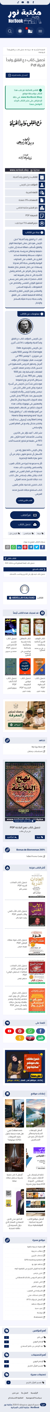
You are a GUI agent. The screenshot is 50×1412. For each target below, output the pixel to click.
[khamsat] (19, 1038)
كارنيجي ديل (13, 533)
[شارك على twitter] (36, 547)
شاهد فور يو (37, 1264)
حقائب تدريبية (36, 1251)
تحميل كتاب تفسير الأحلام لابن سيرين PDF (11, 643)
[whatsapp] (30, 1031)
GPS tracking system (33, 1260)
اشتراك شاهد (36, 1304)
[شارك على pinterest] (25, 547)
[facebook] (33, 2)
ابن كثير (24, 1337)
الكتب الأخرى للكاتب (25, 500)
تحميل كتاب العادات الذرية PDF (18, 884)
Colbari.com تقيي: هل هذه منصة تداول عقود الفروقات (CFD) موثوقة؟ (14, 1135)
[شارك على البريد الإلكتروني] (7, 547)
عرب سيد (38, 1308)
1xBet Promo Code (34, 856)
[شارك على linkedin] (19, 547)
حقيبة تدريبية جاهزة (34, 1247)
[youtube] (22, 2)
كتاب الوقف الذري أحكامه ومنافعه (39, 641)
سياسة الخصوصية (34, 1398)
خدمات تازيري (36, 1255)
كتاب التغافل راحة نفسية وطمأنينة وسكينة (25, 643)
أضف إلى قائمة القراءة (19, 75)
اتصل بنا (24, 1393)
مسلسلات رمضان (34, 751)
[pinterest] (28, 2)
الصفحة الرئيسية (39, 50)
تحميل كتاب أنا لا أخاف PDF (11, 681)
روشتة (39, 1313)
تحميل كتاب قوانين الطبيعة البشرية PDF (25, 683)
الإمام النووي (24, 1342)
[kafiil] (40, 1038)
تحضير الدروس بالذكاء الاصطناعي (29, 1277)
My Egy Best (37, 747)
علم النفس (27, 533)
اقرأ (43, 1404)
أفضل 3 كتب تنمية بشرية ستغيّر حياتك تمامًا (14, 1177)
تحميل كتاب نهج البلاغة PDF (25, 827)
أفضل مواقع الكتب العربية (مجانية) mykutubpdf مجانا (35, 1222)
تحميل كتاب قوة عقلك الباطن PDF (17, 941)
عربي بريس (37, 1273)
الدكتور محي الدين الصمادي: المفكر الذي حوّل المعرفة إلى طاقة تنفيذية (14, 1224)
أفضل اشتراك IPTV (34, 1299)
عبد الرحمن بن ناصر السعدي (24, 1346)
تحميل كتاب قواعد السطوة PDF (40, 683)
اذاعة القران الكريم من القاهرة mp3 (28, 1268)
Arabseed (38, 1317)
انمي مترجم (38, 1282)
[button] (20, 31)
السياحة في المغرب (34, 1291)
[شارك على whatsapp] (13, 547)
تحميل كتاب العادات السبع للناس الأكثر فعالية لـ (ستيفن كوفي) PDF (16, 970)
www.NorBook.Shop (31, 97)
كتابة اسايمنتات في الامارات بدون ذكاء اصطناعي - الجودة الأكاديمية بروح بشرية (35, 1179)
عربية (29, 50)
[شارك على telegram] (30, 547)
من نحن (15, 1393)
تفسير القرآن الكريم (24, 1366)
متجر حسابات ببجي (35, 1295)
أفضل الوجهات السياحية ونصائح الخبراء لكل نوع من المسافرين (35, 1135)
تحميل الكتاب (24, 524)
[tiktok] (17, 2)
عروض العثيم (37, 1286)
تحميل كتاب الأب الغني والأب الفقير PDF (17, 912)
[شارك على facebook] (42, 547)
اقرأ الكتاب (26, 515)
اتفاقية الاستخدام (15, 1398)
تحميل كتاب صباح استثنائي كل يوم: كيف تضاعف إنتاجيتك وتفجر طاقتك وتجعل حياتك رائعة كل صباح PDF (17, 999)
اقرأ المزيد (10, 837)
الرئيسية (34, 1393)
